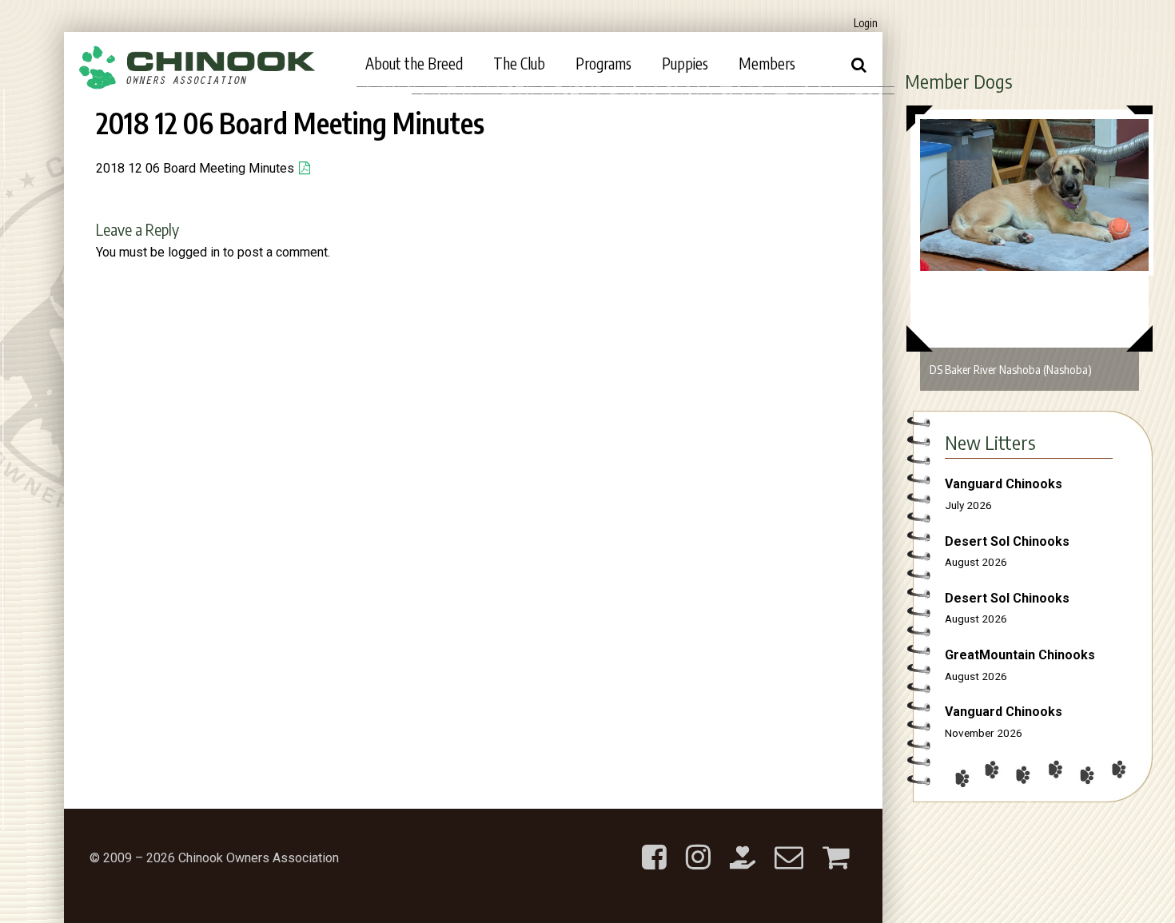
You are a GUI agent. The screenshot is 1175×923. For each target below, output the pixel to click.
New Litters (990, 442)
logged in (194, 252)
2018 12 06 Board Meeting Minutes (195, 168)
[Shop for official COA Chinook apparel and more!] (836, 844)
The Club (519, 63)
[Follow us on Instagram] (698, 844)
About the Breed (414, 63)
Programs (603, 63)
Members (767, 63)
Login (866, 23)
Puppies (685, 63)
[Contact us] (789, 844)
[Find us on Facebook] (654, 844)
